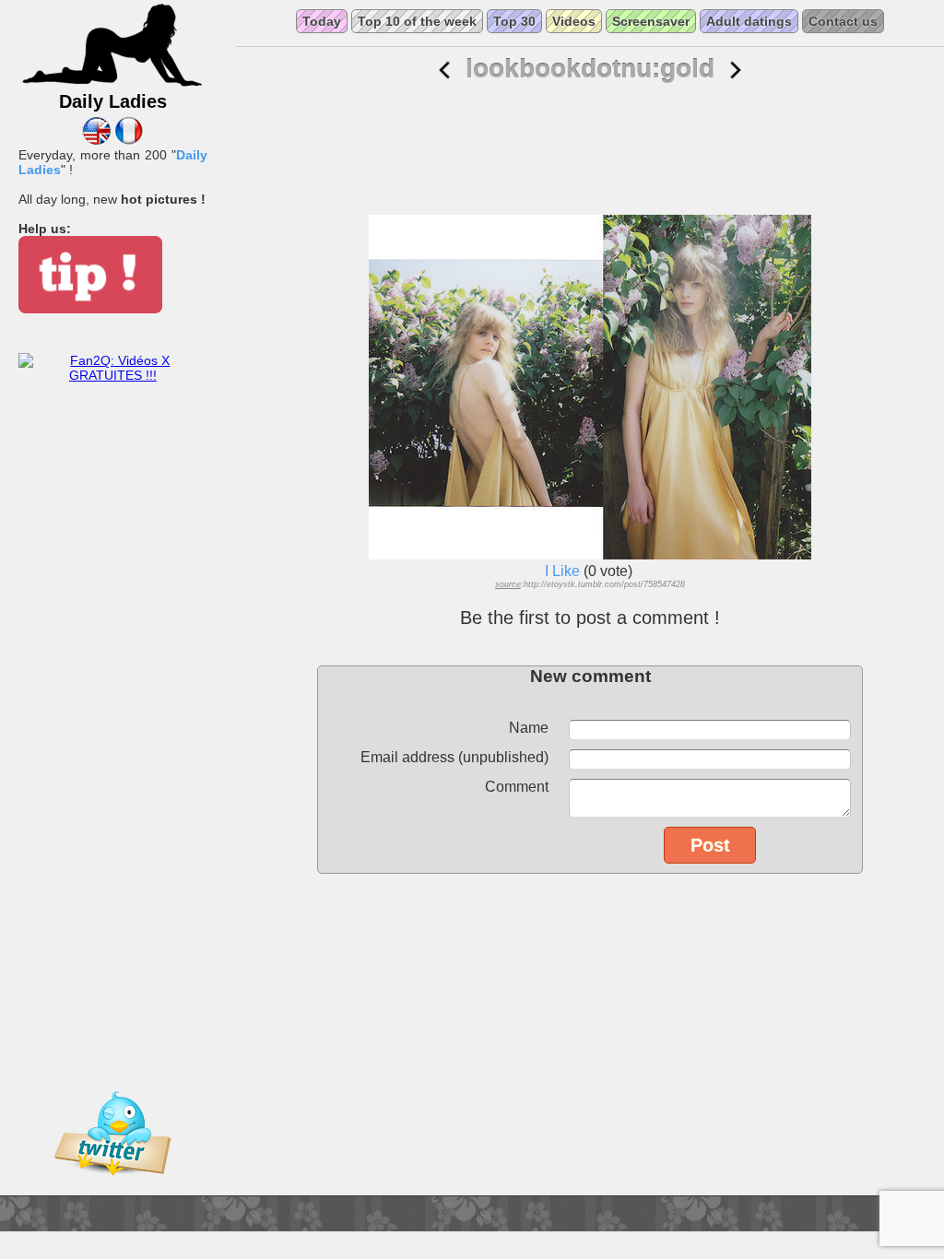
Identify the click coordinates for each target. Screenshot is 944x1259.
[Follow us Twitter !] (112, 1188)
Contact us (843, 21)
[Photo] (444, 70)
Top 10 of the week (417, 21)
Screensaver (651, 21)
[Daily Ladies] (112, 83)
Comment (517, 786)
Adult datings (749, 21)
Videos (574, 21)
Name (529, 727)
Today (321, 21)
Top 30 (514, 21)
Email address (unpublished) (454, 757)
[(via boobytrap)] (735, 70)
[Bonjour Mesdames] (128, 140)
